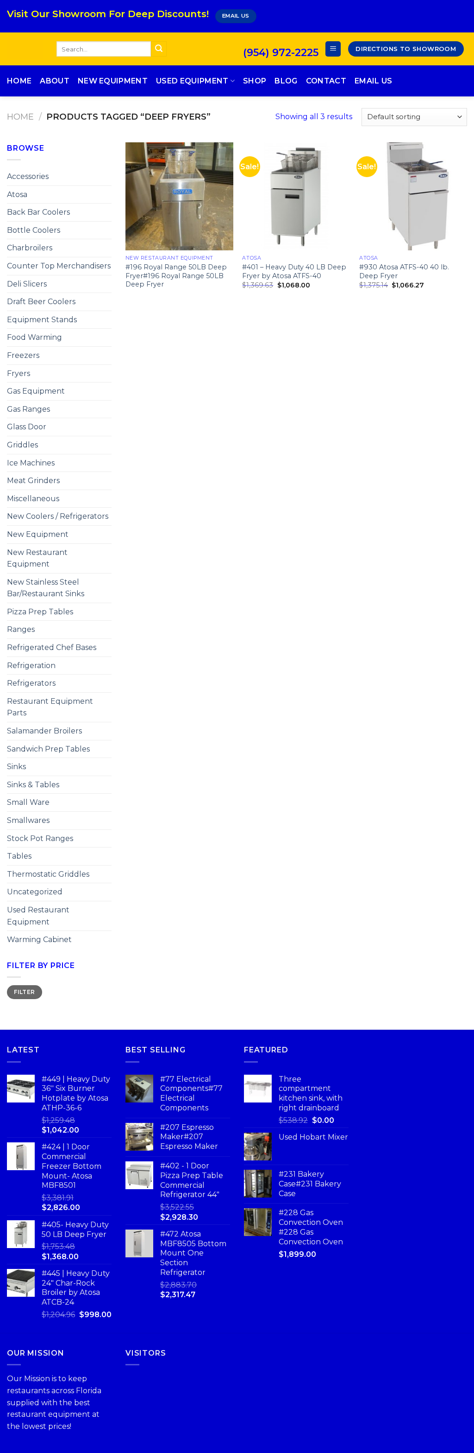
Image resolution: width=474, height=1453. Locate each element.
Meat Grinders (33, 480)
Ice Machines (31, 463)
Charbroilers (29, 247)
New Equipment (113, 80)
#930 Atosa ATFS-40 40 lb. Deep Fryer (404, 271)
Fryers (18, 373)
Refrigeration (31, 665)
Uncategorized (34, 891)
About (54, 80)
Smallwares (28, 820)
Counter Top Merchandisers (59, 265)
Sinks (16, 766)
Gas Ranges (28, 409)
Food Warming (34, 337)
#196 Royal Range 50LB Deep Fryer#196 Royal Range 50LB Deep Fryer (176, 275)
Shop (254, 80)
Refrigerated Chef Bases (51, 647)
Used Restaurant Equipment (38, 915)
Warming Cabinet (39, 939)
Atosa (17, 194)
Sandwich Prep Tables (48, 749)
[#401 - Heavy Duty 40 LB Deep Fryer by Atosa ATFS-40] (296, 196)
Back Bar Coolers (38, 212)
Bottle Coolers (33, 230)
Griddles (22, 444)
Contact (326, 80)
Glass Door (26, 426)
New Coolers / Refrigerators (57, 516)
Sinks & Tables (33, 784)
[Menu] (333, 49)
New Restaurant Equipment (37, 558)
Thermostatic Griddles (48, 874)
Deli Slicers (27, 284)
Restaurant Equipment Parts (50, 707)
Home (19, 80)
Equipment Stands (42, 319)
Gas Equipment (36, 391)
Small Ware (28, 802)
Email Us (374, 80)
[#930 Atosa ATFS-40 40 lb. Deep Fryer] (413, 196)
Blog (285, 80)
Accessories (28, 176)
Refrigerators (31, 683)
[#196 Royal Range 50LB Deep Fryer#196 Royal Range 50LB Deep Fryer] (179, 196)
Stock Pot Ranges (40, 838)
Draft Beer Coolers (41, 301)
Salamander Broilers (44, 730)
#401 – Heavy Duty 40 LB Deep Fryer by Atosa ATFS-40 (294, 271)
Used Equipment (192, 80)
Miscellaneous (33, 498)
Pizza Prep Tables (40, 611)
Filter (24, 991)
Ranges (21, 629)
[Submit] (159, 49)
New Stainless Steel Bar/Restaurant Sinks (45, 588)
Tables (19, 856)
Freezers (23, 355)
